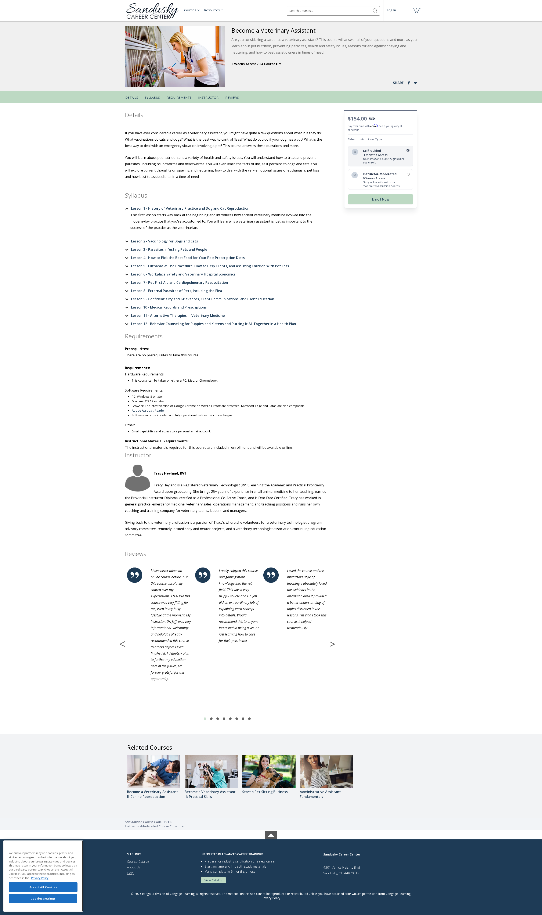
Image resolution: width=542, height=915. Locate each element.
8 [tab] (249, 719)
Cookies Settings (43, 898)
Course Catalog (138, 861)
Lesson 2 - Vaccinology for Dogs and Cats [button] (164, 241)
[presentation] (192, 10)
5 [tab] (230, 719)
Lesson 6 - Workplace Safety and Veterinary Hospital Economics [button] (183, 274)
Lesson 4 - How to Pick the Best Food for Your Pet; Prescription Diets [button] (188, 257)
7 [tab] (243, 719)
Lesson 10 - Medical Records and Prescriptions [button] (169, 307)
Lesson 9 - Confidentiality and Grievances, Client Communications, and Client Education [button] (202, 299)
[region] (43, 876)
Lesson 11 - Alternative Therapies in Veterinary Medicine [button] (178, 315)
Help (130, 873)
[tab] (223, 208)
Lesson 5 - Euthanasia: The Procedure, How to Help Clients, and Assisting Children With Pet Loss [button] (210, 266)
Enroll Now (380, 199)
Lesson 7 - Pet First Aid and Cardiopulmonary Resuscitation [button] (179, 282)
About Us (133, 867)
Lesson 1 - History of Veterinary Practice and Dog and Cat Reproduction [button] (190, 208)
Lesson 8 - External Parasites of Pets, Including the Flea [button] (176, 290)
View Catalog (213, 880)
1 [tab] (205, 719)
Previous (122, 644)
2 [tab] (211, 719)
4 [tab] (224, 719)
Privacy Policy (271, 898)
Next (332, 644)
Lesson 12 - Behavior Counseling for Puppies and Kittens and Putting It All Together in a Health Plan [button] (213, 323)
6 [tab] (237, 719)
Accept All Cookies (43, 887)
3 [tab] (218, 719)
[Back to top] (271, 834)
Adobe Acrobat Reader (148, 410)
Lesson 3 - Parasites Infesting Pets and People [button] (169, 249)
